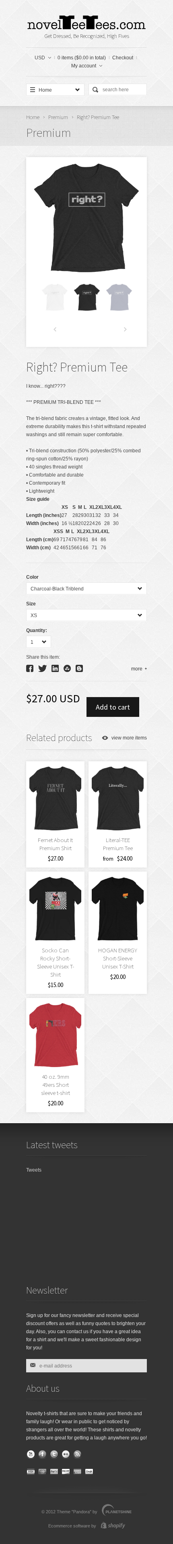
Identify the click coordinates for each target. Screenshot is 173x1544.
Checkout (122, 58)
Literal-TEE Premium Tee (118, 844)
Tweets (33, 1170)
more (136, 669)
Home (32, 117)
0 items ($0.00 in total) (82, 58)
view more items (129, 738)
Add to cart (113, 707)
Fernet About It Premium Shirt (55, 844)
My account (83, 66)
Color (32, 577)
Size (31, 604)
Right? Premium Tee (98, 117)
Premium (58, 117)
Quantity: (36, 630)
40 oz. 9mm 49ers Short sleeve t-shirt (55, 1085)
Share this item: (43, 657)
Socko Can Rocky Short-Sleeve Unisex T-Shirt (55, 962)
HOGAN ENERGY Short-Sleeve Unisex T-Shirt (117, 958)
